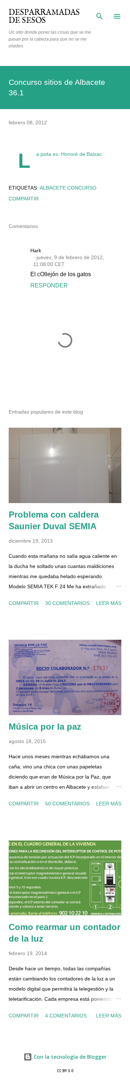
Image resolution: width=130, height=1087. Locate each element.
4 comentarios (66, 1015)
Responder (49, 285)
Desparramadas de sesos (44, 17)
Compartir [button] (24, 199)
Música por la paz (45, 726)
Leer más (108, 603)
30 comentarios (67, 603)
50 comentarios (67, 803)
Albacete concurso (68, 188)
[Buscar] (99, 13)
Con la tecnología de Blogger (69, 1056)
